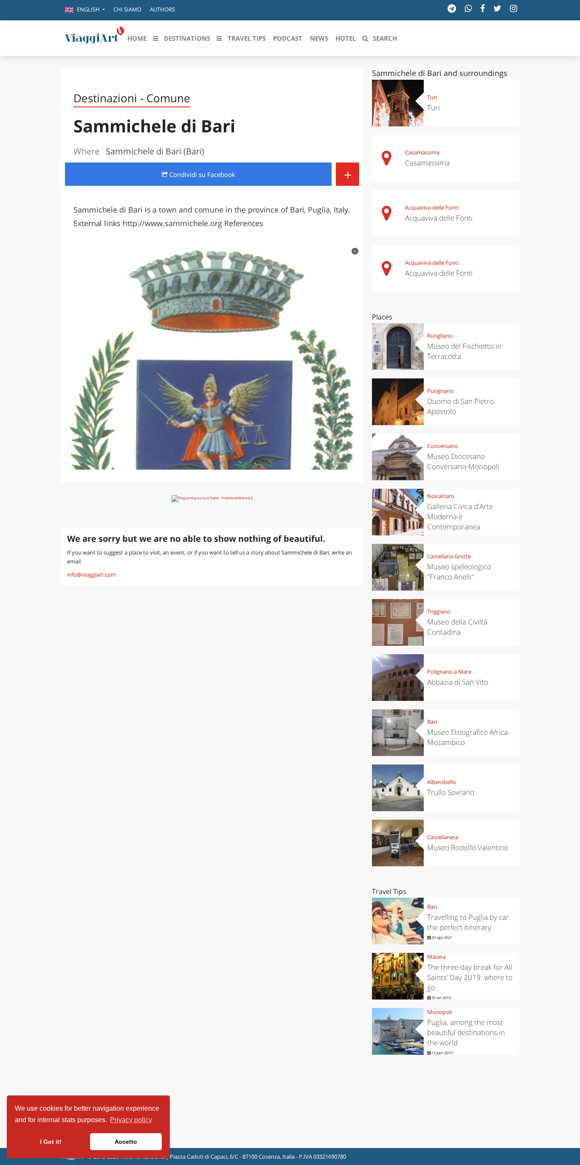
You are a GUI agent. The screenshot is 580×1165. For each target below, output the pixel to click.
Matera (436, 957)
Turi (432, 97)
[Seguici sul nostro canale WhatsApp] (468, 8)
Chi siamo (127, 9)
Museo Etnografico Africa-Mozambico (468, 737)
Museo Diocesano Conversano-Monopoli (463, 461)
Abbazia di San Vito (457, 682)
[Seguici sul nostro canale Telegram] (451, 8)
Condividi (201, 174)
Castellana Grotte (449, 556)
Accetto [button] (126, 1141)
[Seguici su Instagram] (513, 8)
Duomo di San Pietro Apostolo (460, 406)
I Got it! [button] (51, 1141)
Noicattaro (440, 496)
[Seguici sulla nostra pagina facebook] (482, 8)
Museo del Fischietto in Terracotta (464, 351)
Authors (162, 9)
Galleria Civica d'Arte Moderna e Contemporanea (460, 516)
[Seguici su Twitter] (497, 8)
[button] (85, 10)
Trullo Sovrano (450, 792)
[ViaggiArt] (94, 37)
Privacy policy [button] (131, 1119)
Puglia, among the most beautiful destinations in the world (466, 1032)
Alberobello (441, 782)
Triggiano (438, 611)
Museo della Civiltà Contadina (457, 627)
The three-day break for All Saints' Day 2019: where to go (469, 977)
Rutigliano (440, 335)
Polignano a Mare (449, 671)
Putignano (440, 391)
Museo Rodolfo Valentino (467, 847)
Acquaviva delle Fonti (432, 207)
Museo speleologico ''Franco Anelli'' (459, 572)
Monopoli (439, 1012)
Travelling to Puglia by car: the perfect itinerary (469, 922)
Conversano (442, 446)
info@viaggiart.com (91, 574)
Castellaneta (442, 837)
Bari (432, 721)
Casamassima (422, 152)
